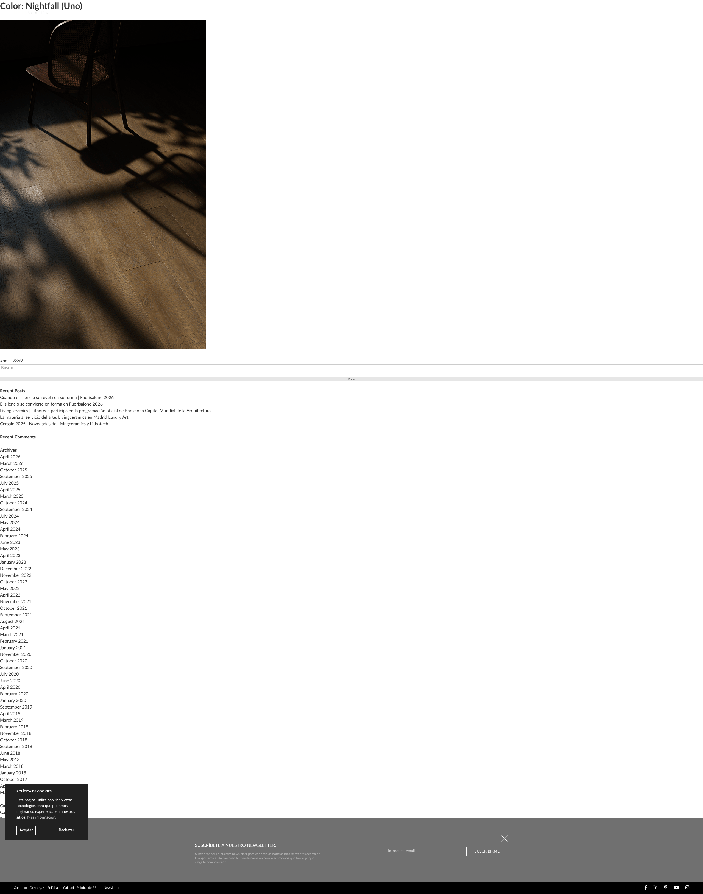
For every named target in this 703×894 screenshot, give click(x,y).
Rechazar (66, 830)
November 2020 (16, 655)
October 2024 (13, 503)
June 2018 (10, 753)
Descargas (37, 888)
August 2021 (12, 622)
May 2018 (9, 760)
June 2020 (10, 681)
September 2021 (16, 615)
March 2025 (12, 496)
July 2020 (9, 674)
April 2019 (10, 714)
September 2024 (16, 510)
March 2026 (12, 464)
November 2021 (16, 602)
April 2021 (10, 628)
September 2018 (16, 747)
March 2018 (12, 766)
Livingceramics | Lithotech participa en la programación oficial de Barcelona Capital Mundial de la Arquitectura (105, 411)
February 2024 (14, 536)
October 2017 (13, 780)
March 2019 (12, 720)
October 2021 (13, 608)
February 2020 (14, 694)
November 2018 (16, 734)
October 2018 (13, 740)
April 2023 (10, 556)
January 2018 (13, 773)
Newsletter (112, 888)
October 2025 (13, 470)
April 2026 (10, 457)
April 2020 (10, 687)
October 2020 (13, 661)
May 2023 (9, 549)
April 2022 (10, 595)
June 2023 (10, 543)
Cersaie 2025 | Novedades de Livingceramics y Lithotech (54, 424)
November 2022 (16, 575)
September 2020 (16, 668)
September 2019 (16, 707)
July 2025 (9, 483)
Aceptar (26, 830)
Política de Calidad (60, 888)
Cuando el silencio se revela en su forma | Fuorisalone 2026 (57, 398)
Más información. (41, 817)
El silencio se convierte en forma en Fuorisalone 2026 (51, 404)
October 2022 (13, 582)
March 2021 (12, 635)
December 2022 (15, 569)
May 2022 (9, 589)
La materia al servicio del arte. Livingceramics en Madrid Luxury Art (64, 417)
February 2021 (14, 641)
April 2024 (10, 529)
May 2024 (9, 523)
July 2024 (9, 516)
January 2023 (13, 562)
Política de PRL (87, 888)
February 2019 (14, 727)
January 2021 (13, 648)
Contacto (20, 888)
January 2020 (13, 701)
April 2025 (10, 490)
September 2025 (16, 477)
